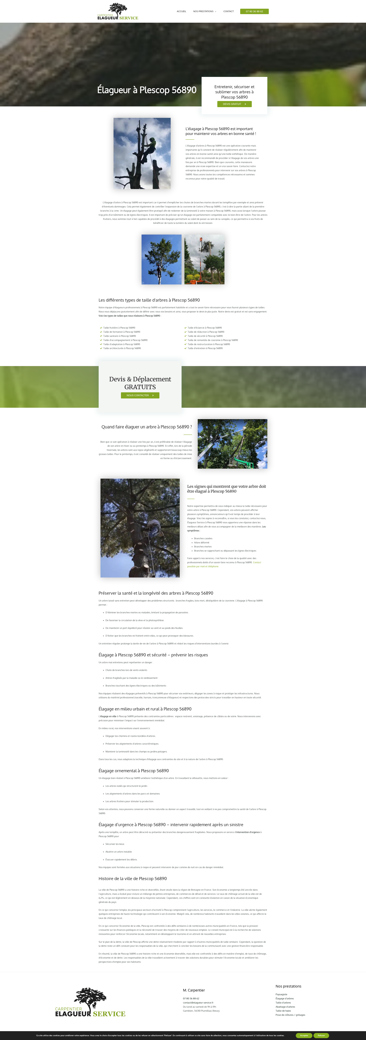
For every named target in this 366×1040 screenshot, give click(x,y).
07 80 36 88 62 (191, 998)
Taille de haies (283, 1010)
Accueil (181, 11)
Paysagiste (281, 994)
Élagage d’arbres (285, 998)
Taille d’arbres (283, 1002)
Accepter (304, 1035)
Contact (228, 11)
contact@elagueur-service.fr (198, 1002)
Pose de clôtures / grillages (290, 1014)
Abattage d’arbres (285, 1006)
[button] (254, 11)
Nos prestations (203, 11)
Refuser (321, 1035)
